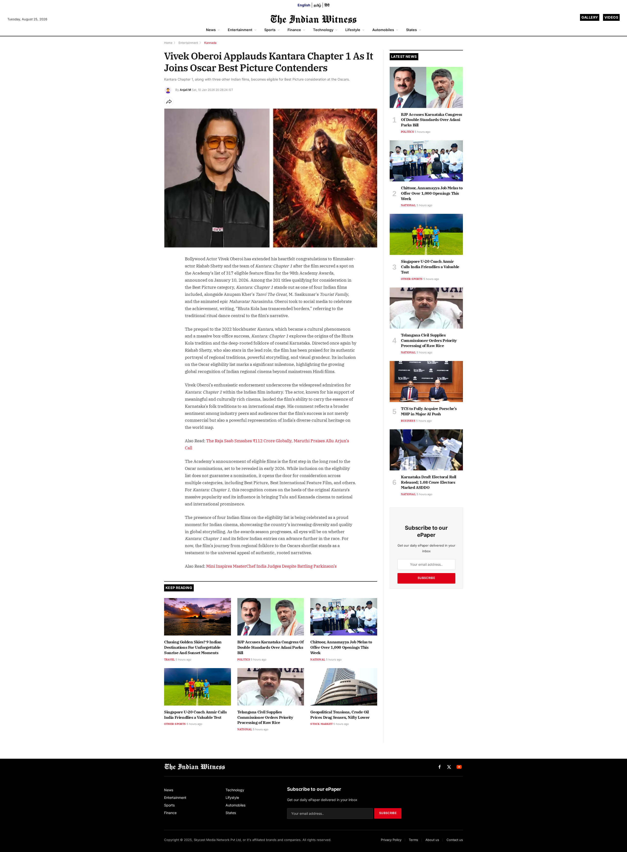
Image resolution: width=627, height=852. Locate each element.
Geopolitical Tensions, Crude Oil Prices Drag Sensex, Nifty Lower (340, 714)
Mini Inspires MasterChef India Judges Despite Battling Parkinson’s (271, 566)
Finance (294, 30)
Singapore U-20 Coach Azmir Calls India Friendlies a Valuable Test (195, 714)
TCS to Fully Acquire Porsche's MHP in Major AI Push (429, 411)
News (211, 30)
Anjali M (185, 90)
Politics (243, 659)
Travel (169, 659)
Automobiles (383, 30)
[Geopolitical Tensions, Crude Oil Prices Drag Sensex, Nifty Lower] (343, 687)
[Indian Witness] (313, 19)
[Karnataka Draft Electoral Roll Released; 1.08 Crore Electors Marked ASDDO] (426, 449)
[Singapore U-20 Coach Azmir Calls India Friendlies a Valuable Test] (197, 687)
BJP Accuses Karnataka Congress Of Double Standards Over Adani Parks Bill (270, 647)
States (411, 30)
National (317, 659)
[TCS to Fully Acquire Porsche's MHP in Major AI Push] (426, 381)
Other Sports (175, 724)
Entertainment (240, 30)
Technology (323, 30)
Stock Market (321, 724)
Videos (611, 17)
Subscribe (426, 578)
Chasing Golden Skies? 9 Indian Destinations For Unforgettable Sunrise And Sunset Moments (193, 647)
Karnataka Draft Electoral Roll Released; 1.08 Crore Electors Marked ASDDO (428, 482)
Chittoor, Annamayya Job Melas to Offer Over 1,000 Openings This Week (341, 647)
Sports (270, 30)
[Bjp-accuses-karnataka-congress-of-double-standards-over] (270, 617)
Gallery (589, 17)
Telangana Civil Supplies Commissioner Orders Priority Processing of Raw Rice (265, 717)
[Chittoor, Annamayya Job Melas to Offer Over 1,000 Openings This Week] (343, 617)
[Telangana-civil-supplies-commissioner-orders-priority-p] (270, 687)
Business (408, 420)
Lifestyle (352, 30)
